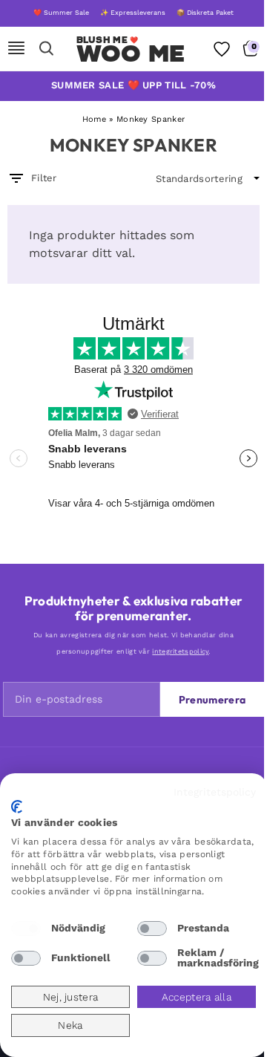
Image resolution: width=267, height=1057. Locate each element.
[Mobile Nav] (16, 49)
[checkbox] (26, 928)
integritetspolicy (180, 651)
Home (94, 119)
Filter (44, 177)
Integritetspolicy (215, 792)
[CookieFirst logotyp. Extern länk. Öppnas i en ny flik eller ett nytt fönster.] (16, 806)
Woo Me (130, 53)
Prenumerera (212, 699)
